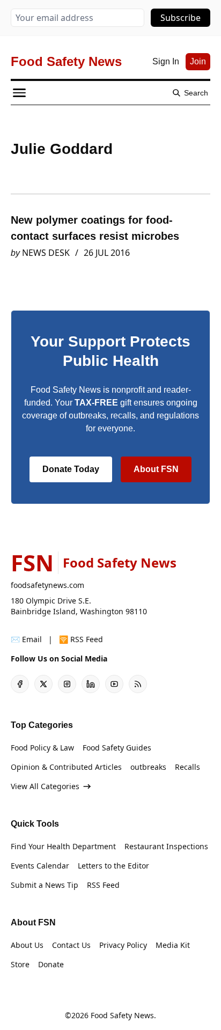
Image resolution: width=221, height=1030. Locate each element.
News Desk (46, 253)
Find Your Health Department (63, 846)
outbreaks (148, 767)
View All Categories (45, 786)
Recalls (187, 767)
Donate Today (70, 469)
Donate (51, 964)
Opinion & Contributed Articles (66, 767)
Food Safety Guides (117, 747)
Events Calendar (40, 865)
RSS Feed (103, 885)
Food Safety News (122, 1015)
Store (20, 964)
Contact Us (71, 945)
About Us (27, 945)
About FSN (156, 469)
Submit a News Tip (44, 885)
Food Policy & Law (42, 747)
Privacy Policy (123, 945)
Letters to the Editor (113, 865)
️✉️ (26, 639)
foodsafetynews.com (47, 585)
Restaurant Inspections (166, 846)
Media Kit (173, 945)
